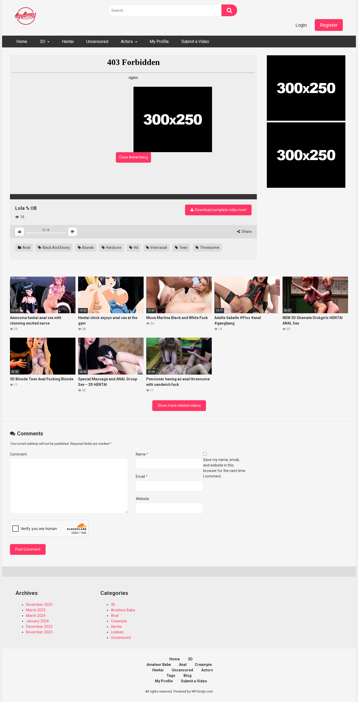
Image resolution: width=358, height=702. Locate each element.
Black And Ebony (56, 247)
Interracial (158, 247)
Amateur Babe (123, 610)
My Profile (159, 41)
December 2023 (39, 626)
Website (142, 499)
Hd (135, 247)
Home (21, 41)
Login (301, 25)
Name (142, 454)
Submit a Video (195, 41)
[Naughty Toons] (25, 16)
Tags (170, 675)
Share (246, 231)
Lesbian (117, 632)
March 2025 (36, 610)
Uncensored (97, 41)
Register (329, 25)
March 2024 (36, 615)
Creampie (119, 621)
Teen (183, 247)
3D (42, 41)
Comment (18, 454)
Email (142, 476)
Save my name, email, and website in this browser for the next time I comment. (224, 468)
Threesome (209, 247)
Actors (127, 41)
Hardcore (113, 247)
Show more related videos (179, 405)
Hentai (68, 41)
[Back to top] (340, 686)
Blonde (88, 247)
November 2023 (39, 632)
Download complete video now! (220, 210)
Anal (26, 247)
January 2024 (37, 621)
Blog (187, 675)
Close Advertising (133, 157)
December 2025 (39, 604)
